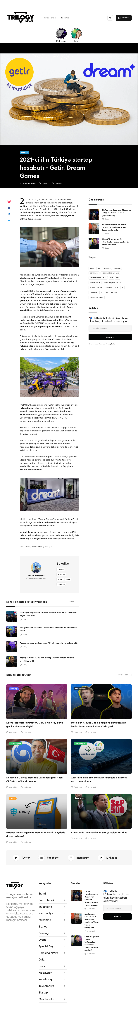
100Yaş (92, 268)
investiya (61, 584)
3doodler (93, 292)
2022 (111, 278)
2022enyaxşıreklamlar (112, 282)
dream (60, 579)
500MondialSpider (96, 297)
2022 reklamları (96, 287)
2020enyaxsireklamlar (110, 273)
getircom (61, 574)
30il (116, 287)
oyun (68, 579)
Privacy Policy (111, 344)
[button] (50, 18)
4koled (114, 292)
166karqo (107, 268)
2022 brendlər (95, 282)
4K (107, 292)
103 (99, 268)
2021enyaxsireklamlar (98, 278)
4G (102, 292)
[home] (21, 18)
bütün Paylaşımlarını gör (36, 578)
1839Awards (94, 273)
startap (60, 569)
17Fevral (117, 268)
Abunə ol (125, 18)
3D (122, 287)
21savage (108, 287)
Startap (24, 153)
